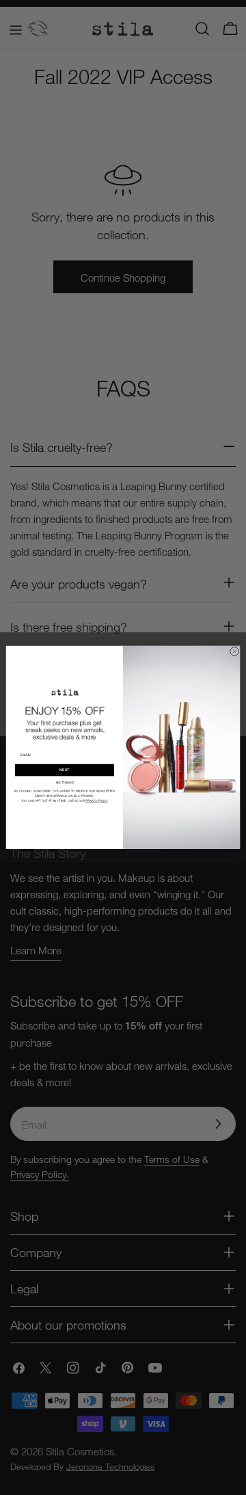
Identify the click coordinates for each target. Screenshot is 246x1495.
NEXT (64, 770)
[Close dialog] (234, 651)
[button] (65, 782)
